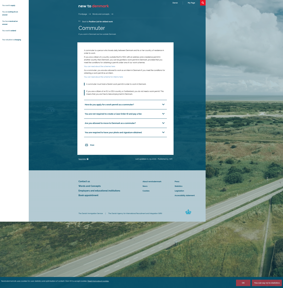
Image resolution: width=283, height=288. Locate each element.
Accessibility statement (185, 195)
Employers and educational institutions (99, 190)
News (145, 186)
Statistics (178, 186)
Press (177, 181)
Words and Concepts (89, 186)
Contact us (84, 181)
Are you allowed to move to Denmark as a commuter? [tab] (110, 123)
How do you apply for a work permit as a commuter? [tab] (109, 104)
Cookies (146, 191)
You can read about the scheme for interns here (103, 77)
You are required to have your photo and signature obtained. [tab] (113, 132)
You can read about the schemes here (99, 66)
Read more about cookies (98, 281)
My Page (191, 3)
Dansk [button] (175, 3)
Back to (97, 22)
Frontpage (82, 14)
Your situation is (11, 40)
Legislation (179, 191)
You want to (8, 5)
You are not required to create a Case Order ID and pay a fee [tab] (113, 114)
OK (243, 283)
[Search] (203, 3)
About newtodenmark (152, 181)
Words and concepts (101, 14)
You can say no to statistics (267, 283)
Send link (82, 159)
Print (92, 145)
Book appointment (88, 195)
